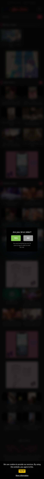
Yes (16, 238)
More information (22, 475)
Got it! (22, 471)
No (28, 238)
